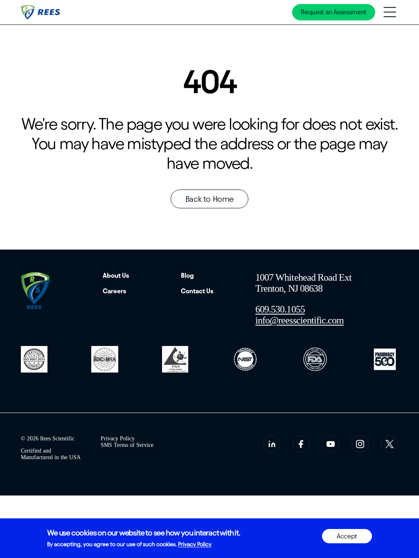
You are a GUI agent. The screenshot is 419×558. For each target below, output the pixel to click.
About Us (116, 275)
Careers (114, 291)
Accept (347, 536)
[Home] (41, 12)
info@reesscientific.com (299, 320)
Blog (187, 275)
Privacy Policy (118, 438)
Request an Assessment (333, 12)
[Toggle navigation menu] (389, 12)
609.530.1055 (279, 309)
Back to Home (209, 198)
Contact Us (197, 291)
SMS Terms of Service (127, 445)
